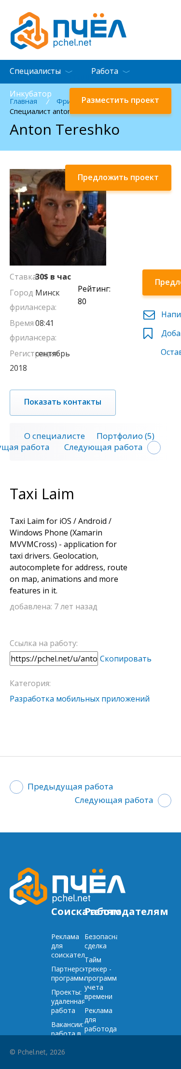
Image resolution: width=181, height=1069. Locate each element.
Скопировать (126, 658)
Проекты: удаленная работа (68, 1001)
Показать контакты (62, 401)
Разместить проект (120, 100)
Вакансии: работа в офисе (67, 1033)
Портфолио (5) (125, 435)
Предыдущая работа (70, 786)
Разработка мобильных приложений (80, 698)
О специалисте (54, 435)
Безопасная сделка (103, 941)
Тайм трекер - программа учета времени (102, 978)
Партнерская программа (72, 973)
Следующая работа (103, 446)
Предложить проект (118, 177)
